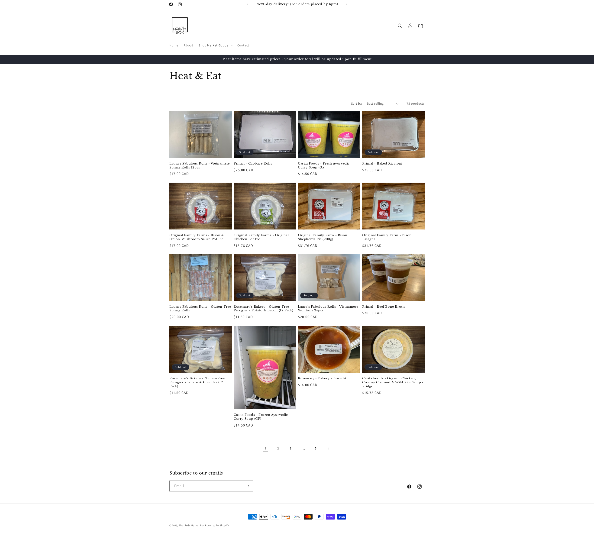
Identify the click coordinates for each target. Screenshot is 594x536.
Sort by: (356, 103)
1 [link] (266, 448)
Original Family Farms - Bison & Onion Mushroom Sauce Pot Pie (196, 237)
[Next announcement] (346, 4)
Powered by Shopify (217, 525)
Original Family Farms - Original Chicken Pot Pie (261, 237)
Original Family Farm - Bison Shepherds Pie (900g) (322, 237)
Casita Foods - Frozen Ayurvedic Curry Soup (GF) (261, 416)
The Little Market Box (192, 525)
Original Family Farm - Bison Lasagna (387, 237)
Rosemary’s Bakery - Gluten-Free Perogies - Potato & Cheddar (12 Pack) (197, 382)
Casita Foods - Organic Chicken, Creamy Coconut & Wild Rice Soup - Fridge (393, 382)
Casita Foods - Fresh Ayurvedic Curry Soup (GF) (324, 165)
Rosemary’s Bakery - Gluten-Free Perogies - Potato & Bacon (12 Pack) (263, 309)
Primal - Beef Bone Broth (383, 307)
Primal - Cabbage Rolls (253, 163)
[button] (215, 45)
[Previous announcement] (247, 4)
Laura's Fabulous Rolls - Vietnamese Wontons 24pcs (328, 309)
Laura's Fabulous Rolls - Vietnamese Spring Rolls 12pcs (199, 165)
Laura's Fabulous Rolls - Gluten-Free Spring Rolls (200, 309)
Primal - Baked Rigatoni (382, 163)
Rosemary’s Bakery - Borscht (322, 378)
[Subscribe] (247, 486)
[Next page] (328, 448)
